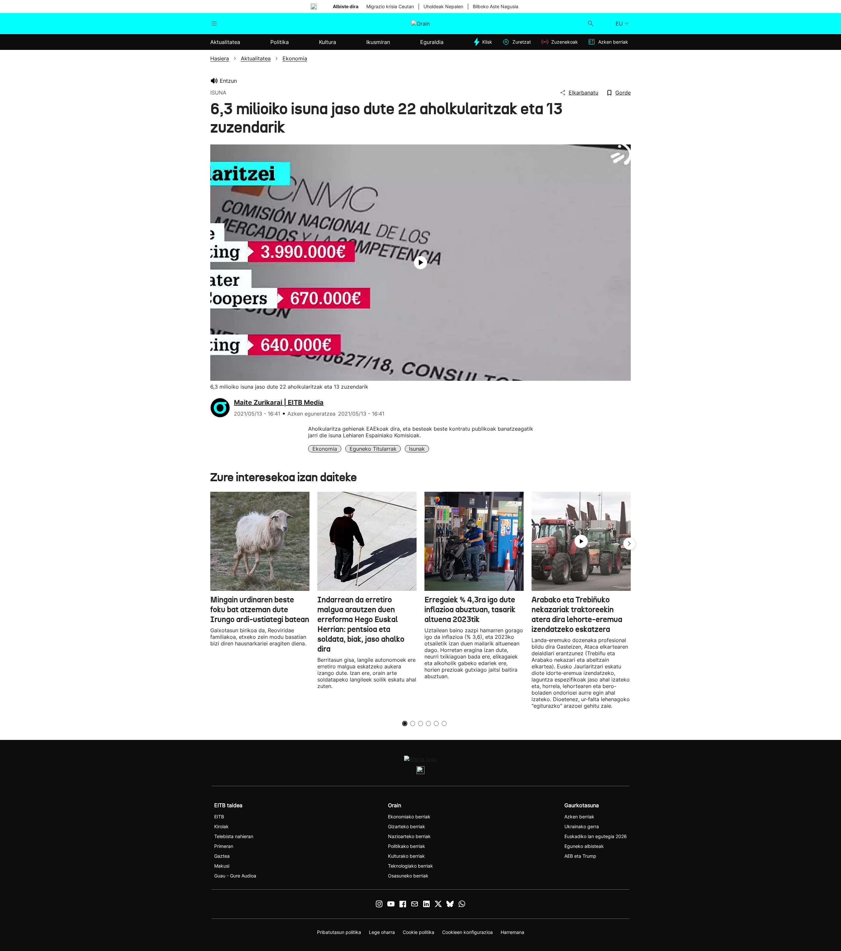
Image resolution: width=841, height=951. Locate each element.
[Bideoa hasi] (420, 262)
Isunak (417, 448)
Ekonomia (324, 448)
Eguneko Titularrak (373, 448)
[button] (629, 543)
